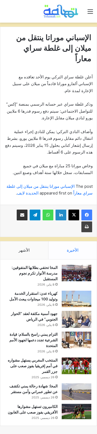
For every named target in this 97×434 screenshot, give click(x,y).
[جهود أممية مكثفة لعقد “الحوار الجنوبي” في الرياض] (76, 319)
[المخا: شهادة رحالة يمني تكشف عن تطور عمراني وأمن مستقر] (76, 391)
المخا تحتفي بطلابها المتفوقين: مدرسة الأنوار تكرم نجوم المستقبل (35, 273)
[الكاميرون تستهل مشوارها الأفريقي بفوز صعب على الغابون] (76, 411)
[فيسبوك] (86, 215)
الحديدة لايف (28, 193)
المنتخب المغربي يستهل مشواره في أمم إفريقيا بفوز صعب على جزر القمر (33, 366)
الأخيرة (72, 250)
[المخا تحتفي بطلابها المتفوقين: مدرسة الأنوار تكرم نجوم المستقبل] (76, 273)
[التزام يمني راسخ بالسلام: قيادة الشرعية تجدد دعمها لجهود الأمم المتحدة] (76, 340)
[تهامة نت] (62, 11)
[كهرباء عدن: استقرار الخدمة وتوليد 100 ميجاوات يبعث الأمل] (76, 299)
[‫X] (73, 215)
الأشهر (24, 250)
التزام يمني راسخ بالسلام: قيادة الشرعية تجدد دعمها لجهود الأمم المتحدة (33, 340)
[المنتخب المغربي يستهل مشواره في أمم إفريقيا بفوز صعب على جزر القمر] (76, 365)
